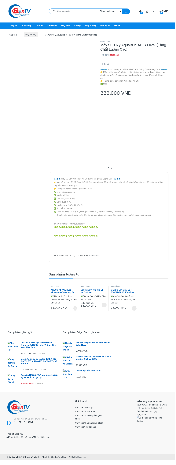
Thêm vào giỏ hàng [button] (74, 308)
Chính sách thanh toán (85, 411)
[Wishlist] (147, 11)
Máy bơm (65, 25)
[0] (140, 11)
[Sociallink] (7, 443)
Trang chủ (13, 25)
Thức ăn (39, 25)
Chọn (104, 305)
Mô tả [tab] (108, 168)
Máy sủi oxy (90, 25)
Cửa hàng (26, 25)
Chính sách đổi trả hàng (85, 427)
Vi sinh (117, 25)
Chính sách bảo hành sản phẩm (89, 423)
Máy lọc (77, 25)
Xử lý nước (52, 25)
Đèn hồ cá (105, 25)
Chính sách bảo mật (84, 407)
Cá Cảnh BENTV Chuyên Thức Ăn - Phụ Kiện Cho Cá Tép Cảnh (38, 457)
